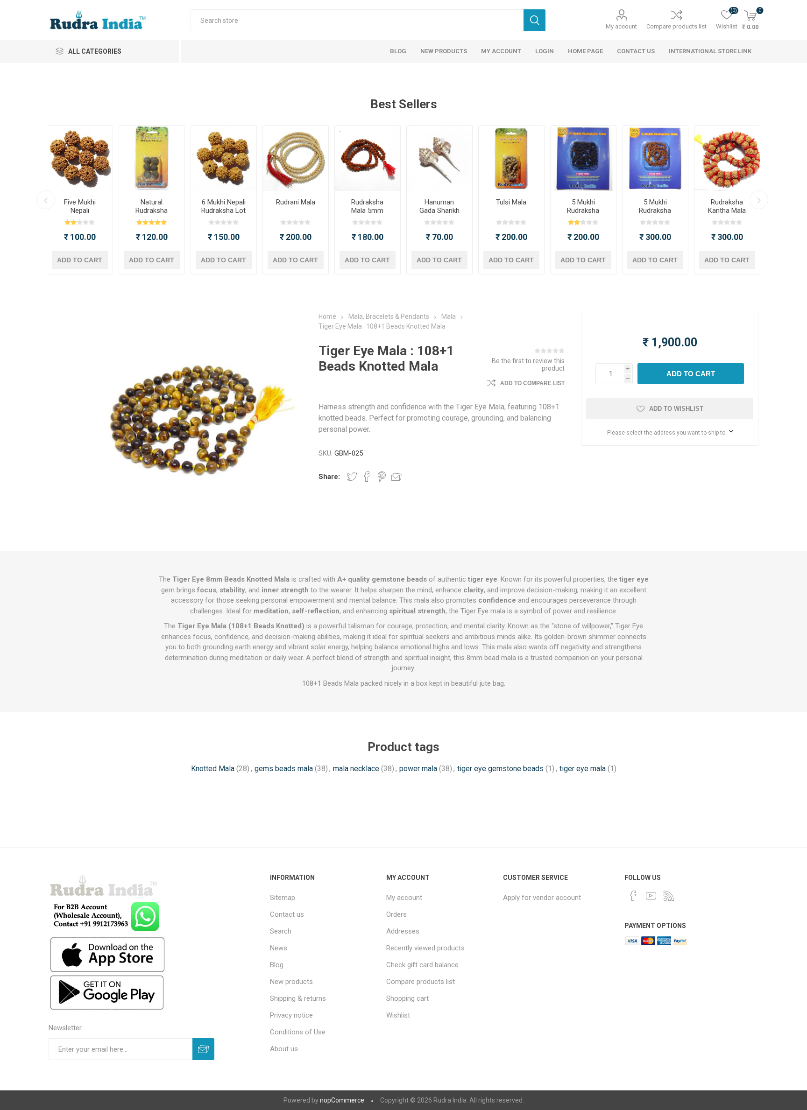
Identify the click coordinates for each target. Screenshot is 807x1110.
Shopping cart (407, 998)
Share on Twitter (352, 476)
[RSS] (668, 895)
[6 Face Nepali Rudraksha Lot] (223, 158)
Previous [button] (45, 199)
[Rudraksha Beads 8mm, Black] (583, 158)
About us (284, 1049)
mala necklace (356, 768)
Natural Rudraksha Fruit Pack (151, 210)
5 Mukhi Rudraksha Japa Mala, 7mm (655, 215)
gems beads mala (284, 768)
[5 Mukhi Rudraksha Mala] (655, 158)
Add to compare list (532, 383)
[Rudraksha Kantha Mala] (727, 158)
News (278, 948)
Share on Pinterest (382, 476)
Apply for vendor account (542, 897)
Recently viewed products (425, 948)
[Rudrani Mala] (295, 158)
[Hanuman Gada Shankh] (439, 158)
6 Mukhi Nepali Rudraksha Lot (223, 206)
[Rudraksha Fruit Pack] (151, 158)
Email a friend (396, 476)
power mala (418, 768)
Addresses (402, 931)
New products (291, 981)
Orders (396, 914)
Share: (329, 476)
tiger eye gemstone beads (500, 768)
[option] (80, 199)
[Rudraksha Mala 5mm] (367, 158)
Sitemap (282, 897)
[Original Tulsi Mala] (511, 158)
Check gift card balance (422, 965)
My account (621, 26)
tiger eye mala (582, 768)
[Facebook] (633, 895)
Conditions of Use (298, 1032)
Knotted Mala (212, 768)
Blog (276, 965)
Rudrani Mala (295, 202)
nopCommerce (342, 1100)
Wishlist (398, 1015)
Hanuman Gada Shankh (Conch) (439, 210)
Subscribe (203, 1049)
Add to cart (79, 260)
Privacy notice (291, 1015)
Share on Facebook (367, 476)
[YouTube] (651, 895)
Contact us (287, 914)
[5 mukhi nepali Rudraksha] (80, 158)
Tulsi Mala (511, 202)
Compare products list (676, 26)
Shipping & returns (298, 998)
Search (534, 20)
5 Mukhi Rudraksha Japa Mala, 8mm (583, 215)
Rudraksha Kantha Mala (727, 206)
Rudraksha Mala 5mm (367, 206)
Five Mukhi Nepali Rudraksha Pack (80, 215)
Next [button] (759, 199)
